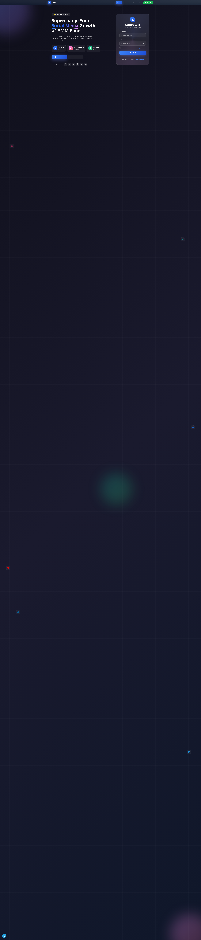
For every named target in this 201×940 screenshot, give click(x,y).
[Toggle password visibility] (143, 43)
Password (123, 39)
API (133, 2)
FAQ (139, 2)
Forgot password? (141, 48)
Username (123, 31)
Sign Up (149, 2)
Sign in (119, 2)
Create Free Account (138, 59)
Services (127, 2)
